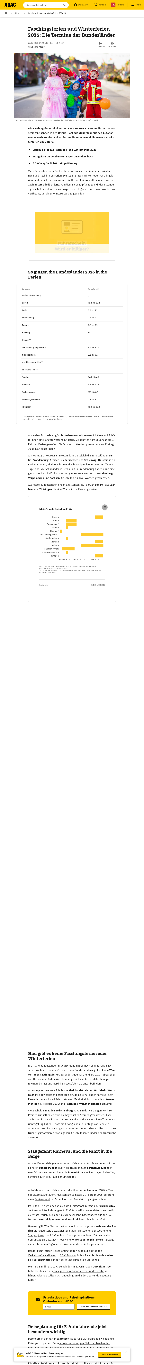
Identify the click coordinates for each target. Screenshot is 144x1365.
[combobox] (46, 5)
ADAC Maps (66, 1255)
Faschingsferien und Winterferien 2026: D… (47, 13)
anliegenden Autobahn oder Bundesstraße (78, 1271)
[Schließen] (126, 1352)
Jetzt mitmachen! (110, 1354)
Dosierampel (42, 1199)
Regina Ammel (38, 47)
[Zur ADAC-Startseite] (10, 5)
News (17, 13)
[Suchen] (65, 5)
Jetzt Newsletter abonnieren (93, 1307)
